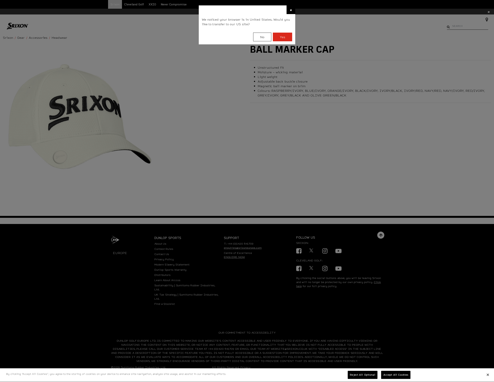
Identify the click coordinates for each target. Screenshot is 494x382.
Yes (282, 37)
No (262, 37)
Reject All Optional (362, 374)
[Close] (488, 374)
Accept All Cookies (395, 374)
